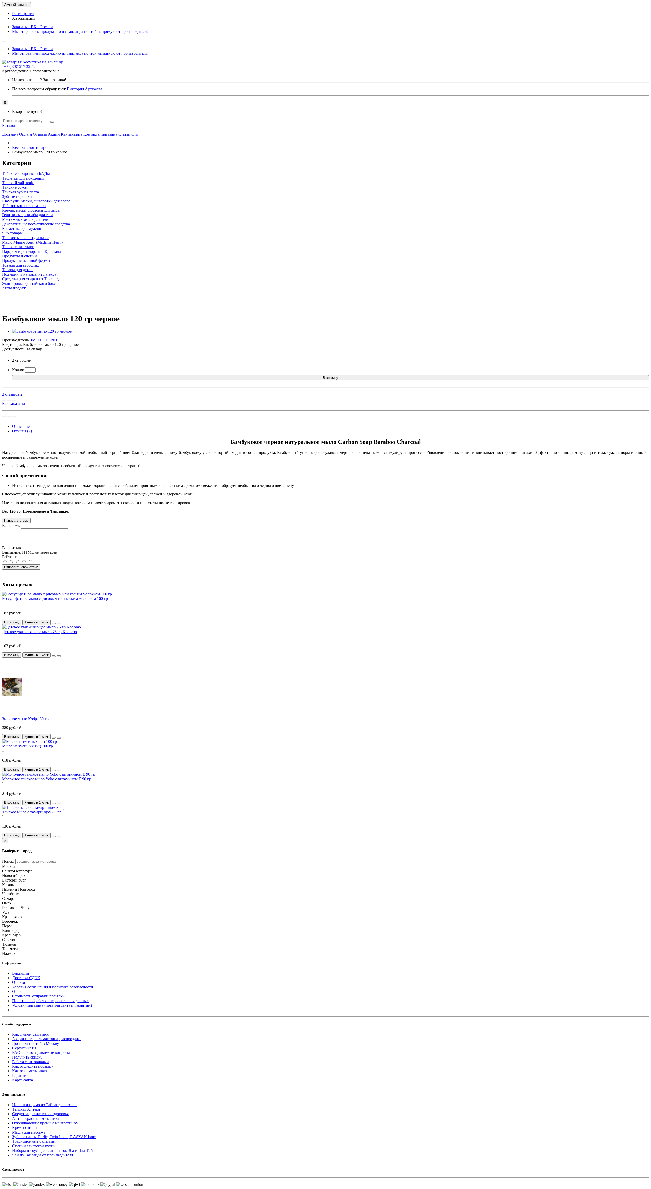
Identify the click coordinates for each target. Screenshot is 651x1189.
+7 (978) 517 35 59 (19, 66)
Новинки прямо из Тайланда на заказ (44, 1105)
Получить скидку (27, 1057)
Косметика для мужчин (22, 228)
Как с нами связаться (30, 1034)
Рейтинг (9, 557)
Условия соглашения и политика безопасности (52, 987)
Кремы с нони (24, 1127)
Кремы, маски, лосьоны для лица (31, 210)
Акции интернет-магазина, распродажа (46, 1039)
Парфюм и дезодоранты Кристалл (31, 251)
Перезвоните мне (44, 71)
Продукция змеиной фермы (26, 260)
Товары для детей (17, 270)
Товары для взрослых (20, 265)
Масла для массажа (28, 1132)
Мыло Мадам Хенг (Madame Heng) (32, 242)
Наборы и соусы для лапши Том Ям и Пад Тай (52, 1150)
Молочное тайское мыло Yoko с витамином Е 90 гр (46, 779)
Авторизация (23, 18)
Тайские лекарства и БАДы (26, 173)
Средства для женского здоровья (40, 1114)
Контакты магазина (100, 134)
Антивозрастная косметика (35, 1118)
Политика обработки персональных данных (50, 1001)
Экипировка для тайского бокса (29, 283)
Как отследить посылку (32, 1066)
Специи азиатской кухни (34, 1146)
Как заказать (71, 134)
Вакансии (20, 973)
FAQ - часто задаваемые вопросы (41, 1052)
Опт (135, 134)
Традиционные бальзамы (34, 1141)
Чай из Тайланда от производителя (42, 1155)
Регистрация (23, 13)
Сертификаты (24, 1048)
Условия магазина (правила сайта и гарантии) (52, 1005)
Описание (21, 426)
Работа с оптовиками (30, 1062)
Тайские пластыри (18, 247)
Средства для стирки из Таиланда (31, 279)
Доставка (10, 134)
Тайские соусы (15, 187)
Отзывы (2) (22, 431)
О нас (17, 991)
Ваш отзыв (11, 548)
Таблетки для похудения (23, 178)
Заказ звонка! (39, 80)
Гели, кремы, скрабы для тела (27, 215)
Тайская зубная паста (20, 192)
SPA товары (12, 233)
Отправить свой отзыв (21, 567)
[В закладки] (9, 400)
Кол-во (18, 370)
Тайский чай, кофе (18, 183)
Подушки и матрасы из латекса (29, 274)
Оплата (25, 134)
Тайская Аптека (26, 1109)
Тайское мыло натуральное (25, 238)
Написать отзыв (16, 520)
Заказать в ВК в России (32, 27)
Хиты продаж (14, 288)
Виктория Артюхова (84, 89)
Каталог (9, 125)
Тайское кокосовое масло (24, 205)
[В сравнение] (14, 400)
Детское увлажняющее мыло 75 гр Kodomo (39, 631)
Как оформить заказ (29, 1071)
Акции (54, 134)
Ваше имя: (11, 525)
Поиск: (8, 861)
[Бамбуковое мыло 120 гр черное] (42, 331)
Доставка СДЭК (26, 978)
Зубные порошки (17, 196)
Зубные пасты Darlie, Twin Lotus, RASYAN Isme (54, 1137)
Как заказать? (13, 403)
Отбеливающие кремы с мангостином (45, 1123)
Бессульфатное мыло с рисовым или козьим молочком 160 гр (55, 598)
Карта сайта (22, 1080)
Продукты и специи (19, 256)
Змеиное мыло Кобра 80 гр (25, 719)
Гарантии (20, 1075)
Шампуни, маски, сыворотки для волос (36, 201)
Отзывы (40, 134)
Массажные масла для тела (25, 219)
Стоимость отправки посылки (38, 996)
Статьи (124, 134)
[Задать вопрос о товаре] (4, 400)
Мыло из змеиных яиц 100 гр (27, 746)
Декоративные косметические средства (36, 224)
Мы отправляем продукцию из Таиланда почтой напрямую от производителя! (80, 31)
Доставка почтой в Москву (35, 1043)
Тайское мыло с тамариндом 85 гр (31, 812)
